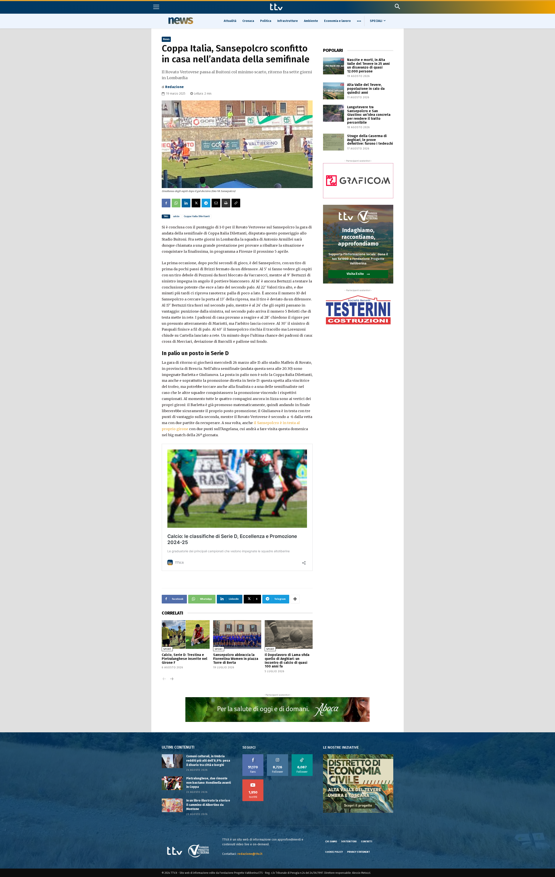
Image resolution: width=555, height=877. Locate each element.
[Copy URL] (236, 203)
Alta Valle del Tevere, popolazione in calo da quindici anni (366, 88)
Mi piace (253, 755)
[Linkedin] (186, 203)
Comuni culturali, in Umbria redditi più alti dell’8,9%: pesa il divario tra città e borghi (208, 760)
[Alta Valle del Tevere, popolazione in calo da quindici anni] (333, 90)
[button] (397, 6)
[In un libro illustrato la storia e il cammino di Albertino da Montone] (172, 805)
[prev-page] (164, 679)
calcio (176, 216)
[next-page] (171, 679)
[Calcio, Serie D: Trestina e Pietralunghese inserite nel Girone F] (186, 634)
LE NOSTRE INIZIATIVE (341, 747)
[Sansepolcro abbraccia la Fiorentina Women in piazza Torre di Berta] (237, 634)
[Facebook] (166, 203)
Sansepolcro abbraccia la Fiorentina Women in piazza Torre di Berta (235, 658)
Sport (167, 649)
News (180, 20)
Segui (277, 755)
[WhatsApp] (176, 203)
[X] (196, 203)
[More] (295, 599)
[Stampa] (226, 203)
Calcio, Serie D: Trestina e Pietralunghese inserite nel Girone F (184, 658)
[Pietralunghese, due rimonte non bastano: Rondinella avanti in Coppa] (172, 783)
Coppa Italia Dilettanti (197, 216)
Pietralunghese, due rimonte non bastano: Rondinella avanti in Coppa (208, 783)
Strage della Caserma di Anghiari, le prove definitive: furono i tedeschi (370, 140)
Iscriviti (253, 780)
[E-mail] (216, 203)
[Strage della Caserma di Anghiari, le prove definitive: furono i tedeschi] (333, 142)
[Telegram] (206, 203)
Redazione (174, 87)
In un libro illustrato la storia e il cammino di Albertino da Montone (208, 805)
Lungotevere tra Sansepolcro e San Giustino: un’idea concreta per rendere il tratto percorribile (368, 114)
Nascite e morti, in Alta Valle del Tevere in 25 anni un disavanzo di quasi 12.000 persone (368, 65)
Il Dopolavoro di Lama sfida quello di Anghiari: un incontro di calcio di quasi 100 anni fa (287, 660)
